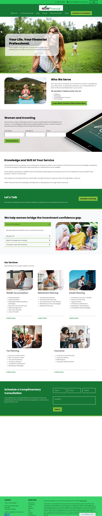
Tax (29, 510)
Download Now (12, 141)
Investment (31, 504)
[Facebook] (6, 515)
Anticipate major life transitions (16, 244)
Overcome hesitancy (13, 224)
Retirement (31, 503)
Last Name (29, 131)
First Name (8, 131)
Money (30, 512)
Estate (30, 506)
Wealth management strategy (16, 240)
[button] (14, 13)
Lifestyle (30, 514)
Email (48, 131)
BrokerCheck (83, 501)
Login (93, 2)
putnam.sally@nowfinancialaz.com (78, 2)
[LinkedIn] (8, 515)
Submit (57, 409)
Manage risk (10, 236)
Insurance (31, 508)
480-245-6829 (61, 2)
